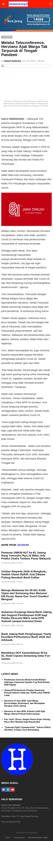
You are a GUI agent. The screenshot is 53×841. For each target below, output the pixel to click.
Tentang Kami (19, 838)
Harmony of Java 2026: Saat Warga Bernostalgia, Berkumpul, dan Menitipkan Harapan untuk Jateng (24, 703)
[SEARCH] (50, 4)
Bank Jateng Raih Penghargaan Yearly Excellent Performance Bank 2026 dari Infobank (26, 636)
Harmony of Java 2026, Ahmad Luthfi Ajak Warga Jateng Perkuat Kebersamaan (24, 712)
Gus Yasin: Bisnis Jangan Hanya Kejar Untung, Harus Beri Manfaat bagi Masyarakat (27, 720)
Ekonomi (23, 545)
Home (7, 838)
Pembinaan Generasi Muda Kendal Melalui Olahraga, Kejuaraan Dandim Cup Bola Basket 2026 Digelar (27, 682)
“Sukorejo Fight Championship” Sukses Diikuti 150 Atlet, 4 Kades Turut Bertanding (27, 728)
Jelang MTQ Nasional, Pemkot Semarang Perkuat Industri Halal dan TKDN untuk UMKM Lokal (27, 692)
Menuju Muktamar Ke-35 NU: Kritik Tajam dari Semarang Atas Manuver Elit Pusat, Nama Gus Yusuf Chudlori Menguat (25, 595)
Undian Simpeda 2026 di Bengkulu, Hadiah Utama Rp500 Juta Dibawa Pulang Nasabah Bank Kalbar (24, 574)
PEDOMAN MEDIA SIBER (38, 838)
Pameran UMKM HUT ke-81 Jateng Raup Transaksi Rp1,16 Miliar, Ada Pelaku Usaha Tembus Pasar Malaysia (26, 555)
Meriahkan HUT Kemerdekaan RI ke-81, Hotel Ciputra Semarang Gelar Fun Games (25, 655)
